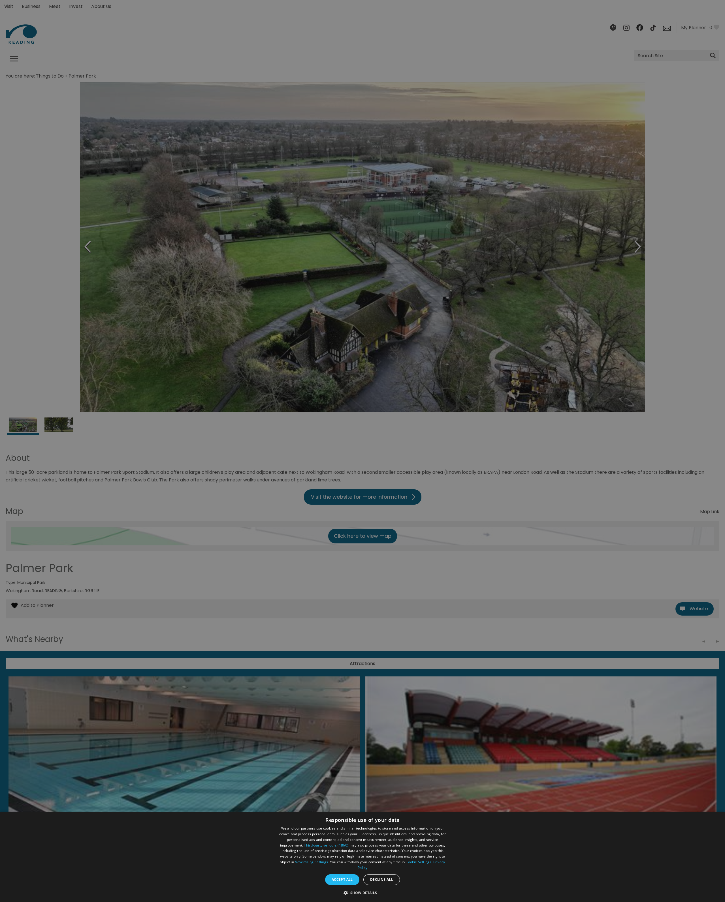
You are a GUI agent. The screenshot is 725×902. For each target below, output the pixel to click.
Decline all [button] (381, 879)
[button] (362, 892)
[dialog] (362, 857)
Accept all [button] (342, 879)
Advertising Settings (311, 862)
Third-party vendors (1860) (326, 845)
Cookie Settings (418, 862)
